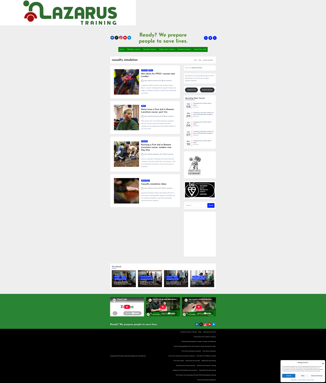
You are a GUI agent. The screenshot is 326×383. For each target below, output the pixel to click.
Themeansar (142, 356)
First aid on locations (209, 351)
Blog (199, 332)
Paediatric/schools (184, 49)
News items (145, 180)
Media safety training (167, 49)
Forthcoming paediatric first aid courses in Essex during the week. (195, 346)
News (150, 70)
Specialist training (149, 49)
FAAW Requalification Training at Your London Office (149, 284)
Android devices (207, 90)
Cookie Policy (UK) (200, 49)
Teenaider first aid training (207, 370)
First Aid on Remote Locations (191, 351)
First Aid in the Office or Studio (206, 356)
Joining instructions (209, 332)
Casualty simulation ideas (153, 184)
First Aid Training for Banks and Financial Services (174, 284)
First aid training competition (206, 380)
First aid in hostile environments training (182, 356)
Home (122, 49)
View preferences (316, 375)
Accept (289, 375)
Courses (144, 70)
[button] (322, 362)
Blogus (133, 356)
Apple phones (191, 90)
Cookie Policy (294, 379)
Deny (302, 375)
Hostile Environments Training (206, 365)
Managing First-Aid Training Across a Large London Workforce (123, 284)
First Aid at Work (178, 360)
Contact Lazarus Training (188, 332)
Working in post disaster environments (185, 370)
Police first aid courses (192, 360)
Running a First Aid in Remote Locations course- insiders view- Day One (156, 147)
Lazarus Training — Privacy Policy (306, 379)
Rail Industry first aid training (185, 365)
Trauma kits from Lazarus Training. (205, 337)
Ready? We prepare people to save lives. (133, 324)
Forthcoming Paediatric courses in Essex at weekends (198, 341)
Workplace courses (133, 49)
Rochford (196, 107)
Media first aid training (209, 360)
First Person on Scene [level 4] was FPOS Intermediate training (196, 375)
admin (146, 80)
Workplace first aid (120, 279)
